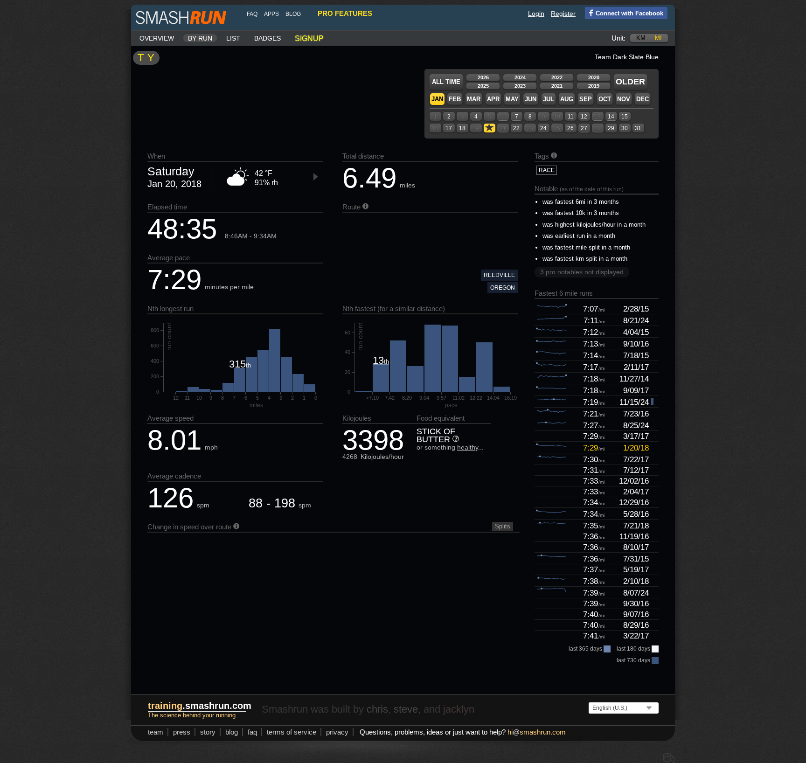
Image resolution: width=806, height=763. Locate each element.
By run (200, 38)
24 (543, 128)
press (181, 732)
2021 (557, 86)
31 (638, 128)
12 (584, 116)
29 (611, 128)
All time (446, 81)
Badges (267, 38)
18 (462, 128)
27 (584, 128)
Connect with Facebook (629, 13)
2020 (593, 77)
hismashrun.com (536, 732)
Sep (585, 99)
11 (571, 116)
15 (624, 116)
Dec (642, 99)
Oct (604, 99)
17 (448, 128)
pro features (345, 13)
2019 (593, 86)
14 (611, 116)
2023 (520, 86)
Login (536, 13)
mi (658, 38)
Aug (566, 99)
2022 (557, 77)
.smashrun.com (199, 706)
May (512, 99)
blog (293, 14)
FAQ (252, 14)
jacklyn (458, 709)
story (207, 732)
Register (563, 13)
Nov (623, 99)
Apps (271, 14)
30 (624, 128)
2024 (520, 77)
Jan (437, 99)
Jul (548, 99)
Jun (530, 99)
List (233, 38)
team (155, 732)
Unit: (618, 38)
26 (570, 128)
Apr (493, 99)
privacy (337, 732)
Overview (156, 38)
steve (406, 709)
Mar (473, 99)
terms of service (291, 732)
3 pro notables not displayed (582, 272)
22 (516, 128)
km (641, 38)
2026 (483, 77)
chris (377, 709)
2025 (483, 86)
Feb (455, 99)
